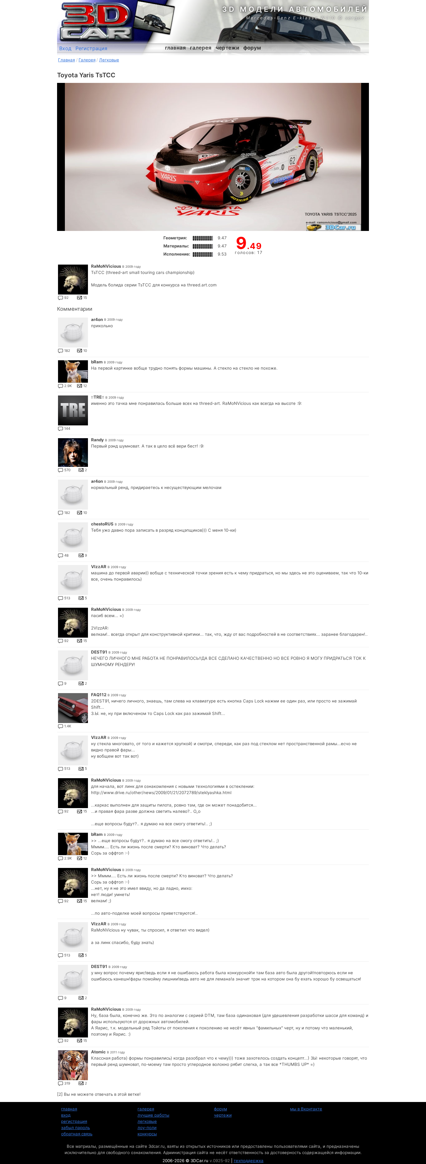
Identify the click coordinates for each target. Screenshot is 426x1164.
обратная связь (76, 1133)
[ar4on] (73, 332)
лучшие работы (153, 1115)
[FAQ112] (73, 708)
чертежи (227, 48)
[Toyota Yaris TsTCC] (213, 157)
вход (65, 1115)
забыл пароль (75, 1127)
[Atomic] (73, 1065)
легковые (147, 1121)
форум (252, 48)
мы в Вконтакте (306, 1108)
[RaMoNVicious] (73, 280)
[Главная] (96, 22)
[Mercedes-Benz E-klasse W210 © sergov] (153, 17)
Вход (65, 48)
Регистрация (91, 48)
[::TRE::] (73, 410)
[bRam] (73, 371)
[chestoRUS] (73, 537)
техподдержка (249, 1160)
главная (175, 48)
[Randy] (73, 452)
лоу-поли (147, 1127)
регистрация (74, 1121)
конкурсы (147, 1133)
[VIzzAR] (73, 580)
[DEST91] (73, 665)
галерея (200, 48)
